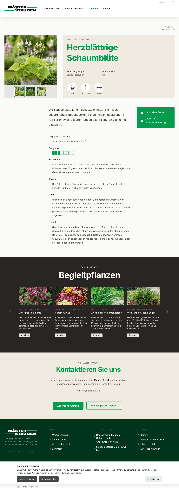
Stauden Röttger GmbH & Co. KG (111, 448)
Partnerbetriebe (52, 8)
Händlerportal (164, 2)
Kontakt (107, 8)
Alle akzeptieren (27, 479)
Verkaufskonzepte (74, 8)
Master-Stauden (60, 435)
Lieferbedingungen (150, 448)
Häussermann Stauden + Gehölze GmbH (109, 436)
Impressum (33, 487)
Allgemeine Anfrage (68, 405)
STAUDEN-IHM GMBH (107, 442)
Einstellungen (153, 479)
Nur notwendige (48, 479)
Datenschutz (22, 487)
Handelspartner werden (104, 405)
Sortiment (93, 8)
